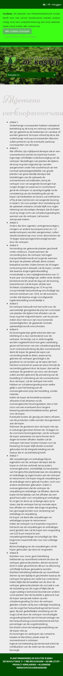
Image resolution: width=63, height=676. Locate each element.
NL (44, 4)
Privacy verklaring (24, 664)
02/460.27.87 (52, 661)
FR (49, 4)
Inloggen (56, 4)
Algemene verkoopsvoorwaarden (33, 666)
